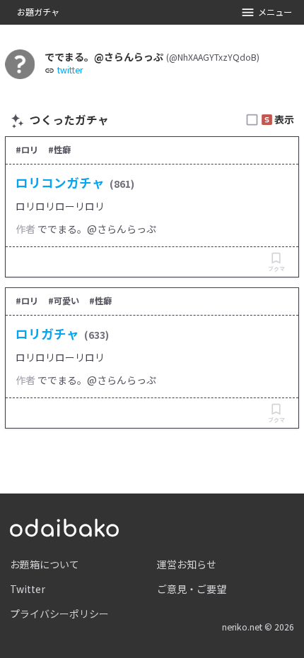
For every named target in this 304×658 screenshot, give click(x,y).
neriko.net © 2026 (258, 627)
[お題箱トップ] (64, 526)
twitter (70, 70)
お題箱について (44, 564)
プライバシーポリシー (59, 613)
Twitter (27, 589)
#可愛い (63, 300)
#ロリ (27, 149)
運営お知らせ (186, 564)
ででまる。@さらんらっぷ (96, 229)
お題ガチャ (38, 12)
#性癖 (59, 149)
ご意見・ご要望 (191, 589)
